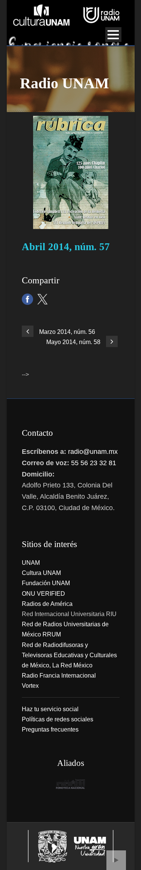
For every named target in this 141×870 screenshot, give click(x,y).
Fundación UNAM (46, 583)
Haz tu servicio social (50, 709)
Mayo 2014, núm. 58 (73, 342)
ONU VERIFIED (43, 593)
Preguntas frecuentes (50, 729)
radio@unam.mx (93, 451)
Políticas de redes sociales (57, 719)
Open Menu (113, 34)
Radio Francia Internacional (59, 675)
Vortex (30, 685)
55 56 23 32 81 (93, 463)
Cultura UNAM (41, 573)
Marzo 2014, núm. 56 (67, 332)
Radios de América (47, 604)
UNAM (31, 563)
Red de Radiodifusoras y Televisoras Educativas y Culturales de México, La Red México (69, 655)
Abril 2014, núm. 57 (66, 246)
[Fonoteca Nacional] (70, 783)
